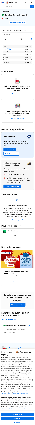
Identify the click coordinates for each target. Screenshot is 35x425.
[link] (29, 326)
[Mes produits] (25, 2)
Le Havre (6, 11)
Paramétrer (17, 422)
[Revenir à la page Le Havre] (2, 11)
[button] (16, 2)
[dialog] (17, 387)
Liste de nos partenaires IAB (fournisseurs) (14, 408)
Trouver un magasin (15, 348)
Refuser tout (17, 418)
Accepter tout (17, 414)
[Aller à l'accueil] (2, 2)
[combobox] (17, 6)
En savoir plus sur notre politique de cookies (15, 393)
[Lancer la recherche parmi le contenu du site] (32, 6)
